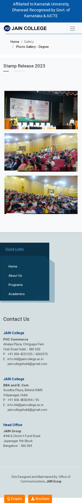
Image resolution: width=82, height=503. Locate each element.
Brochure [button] (42, 499)
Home (14, 42)
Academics (17, 294)
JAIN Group (53, 481)
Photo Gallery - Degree (32, 47)
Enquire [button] (16, 499)
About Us (15, 276)
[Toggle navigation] (72, 28)
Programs (16, 285)
